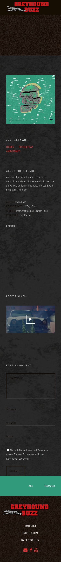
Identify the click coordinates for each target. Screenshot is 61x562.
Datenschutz (30, 540)
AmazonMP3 (13, 151)
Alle (30, 485)
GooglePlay (26, 147)
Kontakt (30, 525)
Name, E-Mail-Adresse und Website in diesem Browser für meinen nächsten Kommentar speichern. (27, 454)
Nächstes (50, 485)
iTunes (10, 147)
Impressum (30, 533)
